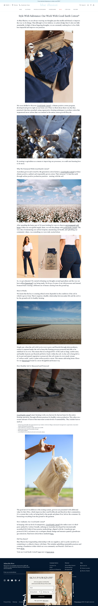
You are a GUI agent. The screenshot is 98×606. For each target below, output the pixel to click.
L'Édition (67, 9)
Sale (60, 9)
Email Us (84, 565)
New (20, 9)
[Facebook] (8, 580)
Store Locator (86, 568)
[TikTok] (19, 580)
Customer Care (25, 5)
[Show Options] (39, 592)
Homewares (52, 9)
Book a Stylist (86, 570)
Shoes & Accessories (40, 9)
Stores (16, 5)
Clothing (28, 9)
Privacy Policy (7, 602)
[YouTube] (12, 580)
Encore (75, 9)
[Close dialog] (70, 573)
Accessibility (22, 602)
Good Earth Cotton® (44, 105)
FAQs (51, 567)
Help (81, 563)
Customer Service (54, 563)
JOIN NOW (41, 596)
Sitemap (15, 602)
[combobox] (34, 592)
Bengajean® (29, 283)
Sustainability (69, 567)
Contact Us (53, 565)
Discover (67, 563)
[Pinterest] (15, 580)
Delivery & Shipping (55, 569)
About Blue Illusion (70, 565)
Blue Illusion (78, 602)
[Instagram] (4, 580)
